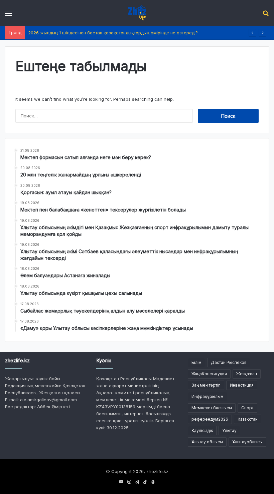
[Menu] (8, 15)
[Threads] (153, 482)
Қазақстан (248, 419)
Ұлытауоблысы (247, 441)
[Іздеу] (265, 15)
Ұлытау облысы (207, 441)
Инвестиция (242, 385)
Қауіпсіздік (202, 430)
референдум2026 (209, 419)
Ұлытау (229, 430)
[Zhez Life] (137, 13)
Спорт (247, 407)
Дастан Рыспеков (229, 362)
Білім (196, 362)
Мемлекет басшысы (211, 407)
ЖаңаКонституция (209, 373)
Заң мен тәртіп (206, 385)
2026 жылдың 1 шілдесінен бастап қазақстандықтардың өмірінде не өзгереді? (113, 32)
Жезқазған (246, 373)
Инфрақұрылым (207, 396)
